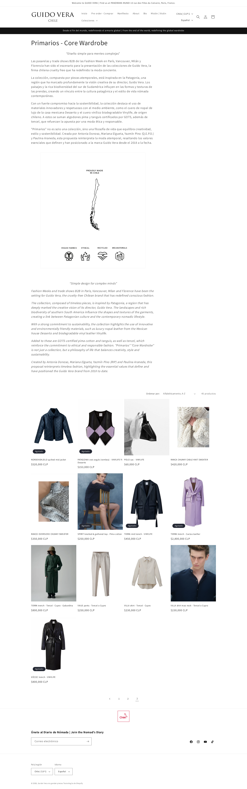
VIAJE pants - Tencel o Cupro (92, 605)
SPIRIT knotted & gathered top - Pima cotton (100, 534)
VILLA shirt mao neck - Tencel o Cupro (189, 605)
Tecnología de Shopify (73, 783)
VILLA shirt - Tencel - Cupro (137, 605)
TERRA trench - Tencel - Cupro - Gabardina (52, 605)
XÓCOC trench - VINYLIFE (43, 677)
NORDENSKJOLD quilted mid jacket (48, 459)
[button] (89, 20)
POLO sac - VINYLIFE (134, 459)
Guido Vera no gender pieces (50, 783)
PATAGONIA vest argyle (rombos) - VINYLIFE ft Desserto (100, 461)
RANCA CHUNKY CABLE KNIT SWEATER (189, 459)
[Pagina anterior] (110, 699)
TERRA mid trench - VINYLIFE (138, 534)
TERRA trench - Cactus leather (185, 534)
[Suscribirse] (87, 741)
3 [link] (137, 698)
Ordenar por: (153, 393)
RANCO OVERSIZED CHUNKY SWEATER (49, 534)
